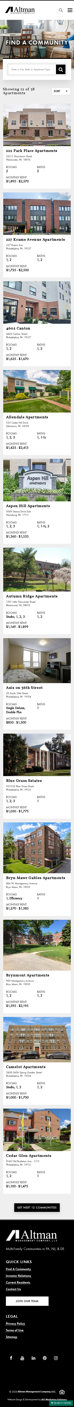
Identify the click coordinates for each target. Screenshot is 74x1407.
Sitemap (11, 1337)
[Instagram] (56, 1358)
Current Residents (18, 1282)
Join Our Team (27, 1301)
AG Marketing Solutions (54, 1399)
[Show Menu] (70, 10)
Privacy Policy (15, 1324)
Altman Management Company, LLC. (37, 1391)
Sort (57, 91)
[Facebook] (11, 1358)
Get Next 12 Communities (37, 1207)
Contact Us (13, 1289)
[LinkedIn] (33, 1358)
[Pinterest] (44, 1358)
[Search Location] (60, 69)
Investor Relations (18, 1276)
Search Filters (62, 1403)
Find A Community (18, 1269)
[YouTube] (22, 1358)
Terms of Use (15, 1330)
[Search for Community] (61, 10)
